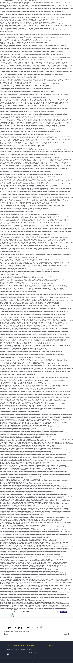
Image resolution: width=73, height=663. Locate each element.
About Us (39, 615)
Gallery (56, 615)
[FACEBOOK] (57, 612)
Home (34, 615)
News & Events (47, 615)
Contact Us (63, 615)
